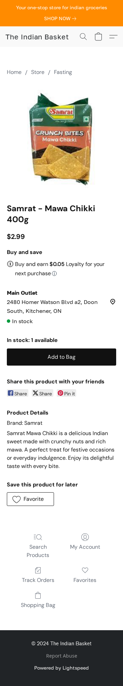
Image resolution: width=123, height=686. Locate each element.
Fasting (63, 72)
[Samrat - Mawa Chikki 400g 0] (61, 138)
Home (14, 72)
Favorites (84, 580)
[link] (61, 18)
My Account (85, 546)
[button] (37, 36)
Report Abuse (61, 655)
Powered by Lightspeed (61, 668)
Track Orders (38, 580)
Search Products (38, 551)
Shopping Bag (38, 605)
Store (37, 72)
